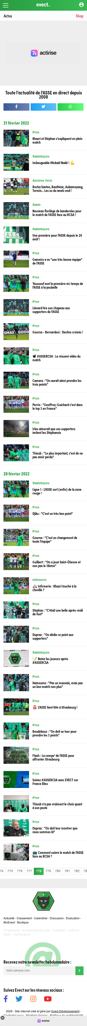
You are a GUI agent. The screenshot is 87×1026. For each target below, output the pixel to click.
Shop (79, 16)
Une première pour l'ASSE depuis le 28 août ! (57, 237)
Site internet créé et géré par (47, 1011)
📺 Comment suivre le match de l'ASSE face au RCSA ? (58, 854)
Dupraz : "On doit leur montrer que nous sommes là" (54, 829)
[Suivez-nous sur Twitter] (19, 999)
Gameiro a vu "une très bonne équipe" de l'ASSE (57, 261)
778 (39, 871)
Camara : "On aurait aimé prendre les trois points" (56, 382)
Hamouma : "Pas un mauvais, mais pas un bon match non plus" (57, 684)
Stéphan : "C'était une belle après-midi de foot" (57, 612)
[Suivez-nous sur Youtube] (48, 999)
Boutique (23, 922)
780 (58, 871)
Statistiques (40, 156)
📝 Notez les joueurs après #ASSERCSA (50, 660)
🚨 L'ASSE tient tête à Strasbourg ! (54, 707)
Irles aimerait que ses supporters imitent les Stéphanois (53, 430)
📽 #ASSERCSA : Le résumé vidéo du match (56, 357)
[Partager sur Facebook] (16, 107)
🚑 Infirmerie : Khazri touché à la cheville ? (54, 587)
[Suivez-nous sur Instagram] (33, 999)
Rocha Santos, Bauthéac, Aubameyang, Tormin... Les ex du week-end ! (57, 188)
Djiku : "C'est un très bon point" (52, 513)
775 (10, 871)
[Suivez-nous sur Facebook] (5, 999)
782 (77, 871)
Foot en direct (21, 934)
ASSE (7, 934)
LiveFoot (73, 930)
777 (29, 871)
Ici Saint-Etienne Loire (36, 930)
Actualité (8, 918)
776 (20, 871)
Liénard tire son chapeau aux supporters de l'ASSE (51, 309)
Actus (8, 16)
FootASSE (58, 930)
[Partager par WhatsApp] (71, 107)
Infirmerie (39, 580)
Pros (35, 132)
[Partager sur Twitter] (44, 107)
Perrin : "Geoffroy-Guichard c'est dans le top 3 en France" (57, 406)
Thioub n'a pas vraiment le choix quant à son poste (57, 805)
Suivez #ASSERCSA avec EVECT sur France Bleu (55, 781)
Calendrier (41, 918)
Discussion (57, 918)
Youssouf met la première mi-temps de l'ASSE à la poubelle (57, 285)
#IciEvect (9, 922)
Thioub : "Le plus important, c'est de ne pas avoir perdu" (57, 454)
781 (67, 871)
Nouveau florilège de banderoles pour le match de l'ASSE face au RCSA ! (56, 212)
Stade (36, 204)
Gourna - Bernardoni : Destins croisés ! (57, 332)
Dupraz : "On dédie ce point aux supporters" (52, 636)
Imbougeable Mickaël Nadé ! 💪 (53, 162)
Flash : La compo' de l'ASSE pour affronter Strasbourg (53, 757)
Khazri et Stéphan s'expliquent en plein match (57, 140)
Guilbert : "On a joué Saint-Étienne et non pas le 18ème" (56, 563)
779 (48, 871)
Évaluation (73, 918)
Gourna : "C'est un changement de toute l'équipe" (54, 539)
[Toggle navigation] (5, 5)
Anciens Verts (42, 180)
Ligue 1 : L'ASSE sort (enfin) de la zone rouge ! (56, 491)
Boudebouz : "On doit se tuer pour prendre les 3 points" (54, 733)
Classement (24, 918)
